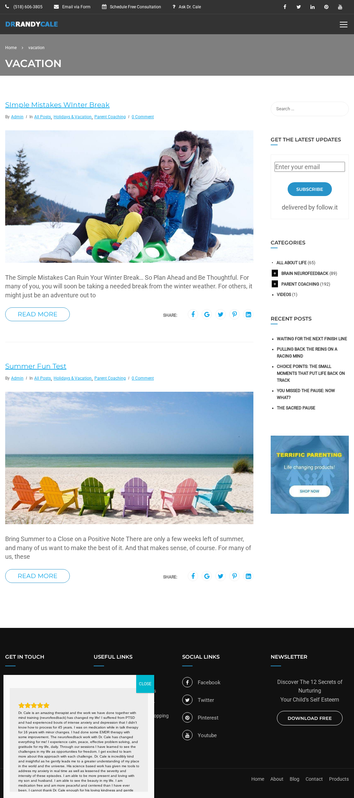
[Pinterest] (234, 314)
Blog (294, 779)
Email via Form (76, 6)
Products (339, 779)
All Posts (42, 116)
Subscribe (309, 189)
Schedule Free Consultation (135, 6)
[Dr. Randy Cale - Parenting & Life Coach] (31, 27)
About (276, 779)
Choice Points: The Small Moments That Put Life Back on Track (311, 373)
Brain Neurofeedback (304, 273)
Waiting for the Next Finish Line (312, 338)
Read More (37, 314)
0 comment (143, 116)
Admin (17, 116)
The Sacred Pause (296, 408)
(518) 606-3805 (27, 6)
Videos (284, 294)
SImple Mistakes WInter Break (57, 105)
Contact (314, 779)
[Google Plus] (206, 314)
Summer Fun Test (35, 366)
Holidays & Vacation (73, 116)
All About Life (292, 262)
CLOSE (145, 683)
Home (257, 779)
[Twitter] (221, 314)
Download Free (310, 718)
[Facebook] (193, 314)
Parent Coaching (110, 116)
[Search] (340, 109)
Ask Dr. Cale (190, 6)
